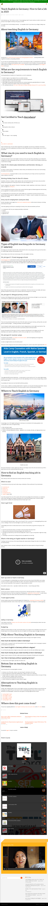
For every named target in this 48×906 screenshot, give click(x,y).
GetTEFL (10, 781)
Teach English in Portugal (7, 696)
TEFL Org (24, 762)
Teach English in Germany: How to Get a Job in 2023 (25, 706)
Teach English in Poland (6, 698)
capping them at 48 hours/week (33, 593)
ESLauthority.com (5, 487)
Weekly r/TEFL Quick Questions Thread (33, 888)
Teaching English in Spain (7, 694)
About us (37, 904)
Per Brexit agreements (5, 173)
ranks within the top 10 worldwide (18, 64)
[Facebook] (46, 904)
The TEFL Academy (12, 796)
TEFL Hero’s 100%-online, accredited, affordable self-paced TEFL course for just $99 (29, 85)
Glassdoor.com (5, 489)
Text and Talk (11, 828)
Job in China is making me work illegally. (33, 898)
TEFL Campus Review (12, 774)
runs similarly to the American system (19, 337)
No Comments (16, 14)
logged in (8, 730)
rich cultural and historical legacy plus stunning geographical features (20, 57)
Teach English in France (6, 695)
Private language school (5, 259)
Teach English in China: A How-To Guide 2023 (36, 716)
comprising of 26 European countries (36, 600)
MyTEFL (10, 812)
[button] (24, 858)
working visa (12, 186)
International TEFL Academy (14, 820)
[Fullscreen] (43, 869)
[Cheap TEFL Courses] (2, 4)
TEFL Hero (3, 14)
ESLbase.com (4, 488)
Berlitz (45, 344)
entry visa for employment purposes (24, 202)
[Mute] (41, 869)
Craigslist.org (4, 494)
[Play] (4, 869)
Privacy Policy (42, 904)
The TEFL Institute (12, 789)
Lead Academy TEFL (12, 804)
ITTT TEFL (10, 766)
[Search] (21, 878)
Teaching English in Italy (6, 699)
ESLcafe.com (4, 491)
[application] (24, 858)
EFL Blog (28, 877)
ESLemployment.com (6, 492)
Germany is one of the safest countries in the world (21, 622)
